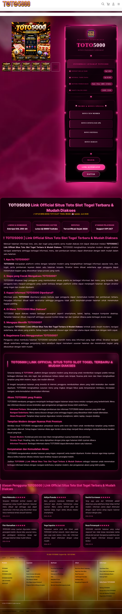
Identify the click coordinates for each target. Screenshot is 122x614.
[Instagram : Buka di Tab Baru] (116, 611)
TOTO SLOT (5, 583)
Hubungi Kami (103, 577)
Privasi (21, 611)
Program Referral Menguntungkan (35, 585)
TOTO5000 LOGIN (6, 574)
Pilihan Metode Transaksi (33, 577)
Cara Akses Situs (104, 568)
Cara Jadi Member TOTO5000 (107, 593)
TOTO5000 (5, 568)
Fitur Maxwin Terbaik (31, 579)
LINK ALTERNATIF (91, 167)
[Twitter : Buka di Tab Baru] (112, 611)
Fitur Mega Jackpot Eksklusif (34, 582)
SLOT (27, 571)
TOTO (27, 568)
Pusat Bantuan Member (57, 568)
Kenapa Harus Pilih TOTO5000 (108, 590)
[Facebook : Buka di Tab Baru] (109, 611)
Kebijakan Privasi (55, 579)
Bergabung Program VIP (81, 582)
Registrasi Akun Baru (80, 571)
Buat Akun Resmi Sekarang (82, 568)
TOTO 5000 (5, 571)
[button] (108, 4)
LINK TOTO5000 (6, 581)
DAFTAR (91, 174)
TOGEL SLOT (54, 571)
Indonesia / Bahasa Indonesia (9, 611)
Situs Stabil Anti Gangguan (107, 571)
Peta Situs (33, 611)
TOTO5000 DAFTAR (7, 578)
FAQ (52, 577)
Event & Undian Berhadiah (33, 574)
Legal (27, 611)
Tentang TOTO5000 (105, 588)
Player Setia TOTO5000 (106, 596)
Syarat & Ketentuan (56, 582)
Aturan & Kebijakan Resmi (106, 574)
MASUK (91, 160)
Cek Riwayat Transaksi (81, 577)
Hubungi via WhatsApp (57, 574)
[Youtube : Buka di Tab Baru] (119, 611)
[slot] (7, 4)
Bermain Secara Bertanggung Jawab (60, 585)
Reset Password (79, 574)
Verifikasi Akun (79, 579)
